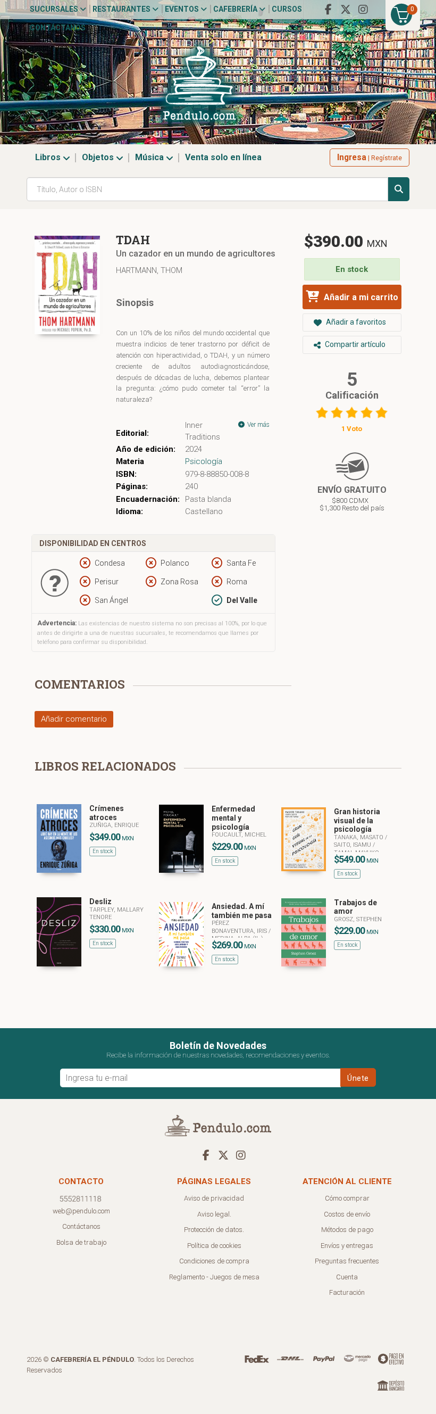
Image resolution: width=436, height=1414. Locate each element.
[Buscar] (398, 189)
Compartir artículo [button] (354, 344)
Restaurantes (122, 9)
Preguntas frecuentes (347, 1261)
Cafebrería (236, 9)
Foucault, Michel (239, 834)
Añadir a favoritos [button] (355, 322)
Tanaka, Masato (359, 837)
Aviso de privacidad (214, 1198)
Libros (49, 157)
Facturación (347, 1292)
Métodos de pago (347, 1230)
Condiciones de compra (214, 1261)
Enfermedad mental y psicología (233, 818)
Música (150, 157)
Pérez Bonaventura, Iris (240, 927)
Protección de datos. (214, 1230)
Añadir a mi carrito (360, 297)
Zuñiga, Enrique (114, 825)
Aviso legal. (214, 1214)
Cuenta (347, 1277)
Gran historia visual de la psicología (357, 820)
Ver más (258, 424)
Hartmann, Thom (149, 270)
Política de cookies (214, 1246)
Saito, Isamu (353, 844)
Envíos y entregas (347, 1246)
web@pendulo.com (81, 1211)
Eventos (182, 9)
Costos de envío (347, 1214)
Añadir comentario (74, 719)
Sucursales (55, 9)
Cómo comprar (347, 1198)
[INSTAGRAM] (363, 9)
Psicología (203, 461)
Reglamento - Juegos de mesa (214, 1277)
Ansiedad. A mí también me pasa (242, 911)
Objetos (99, 157)
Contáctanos (58, 27)
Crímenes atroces (106, 813)
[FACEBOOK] (328, 9)
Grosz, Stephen (358, 919)
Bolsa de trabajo (81, 1242)
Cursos (287, 9)
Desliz (100, 901)
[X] (346, 9)
